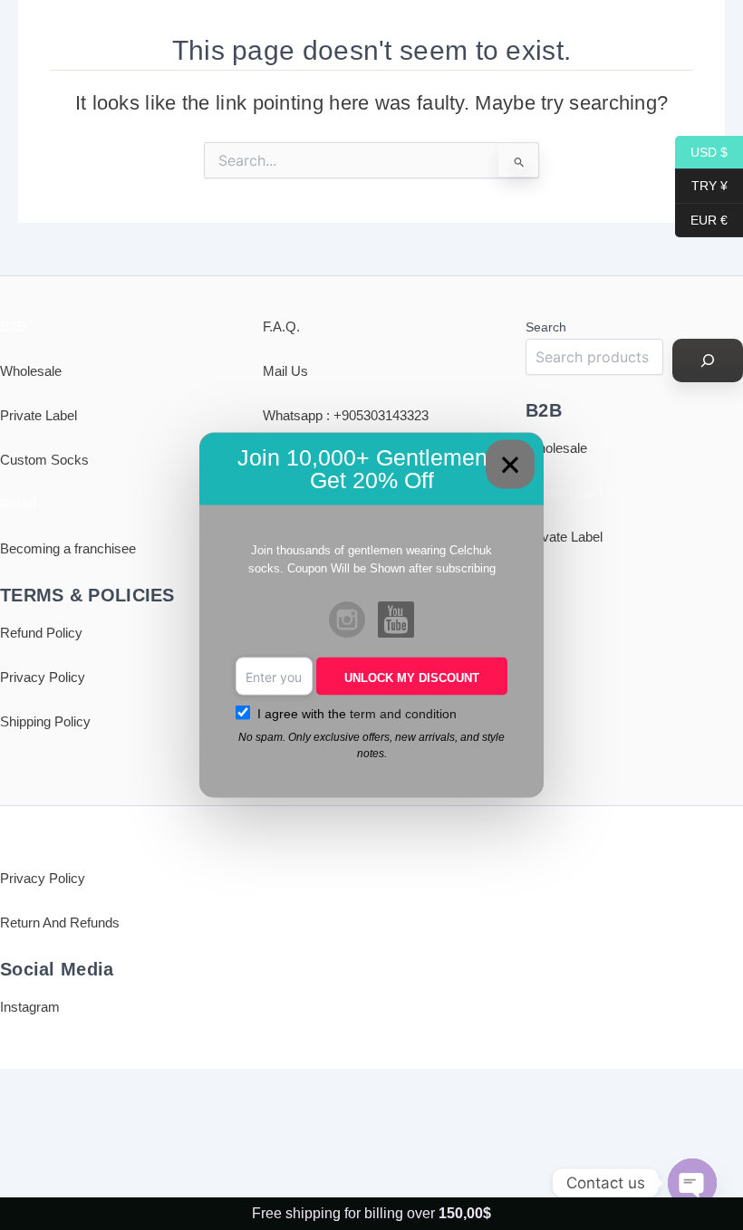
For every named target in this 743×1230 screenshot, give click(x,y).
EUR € (701, 219)
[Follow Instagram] (347, 621)
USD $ (701, 151)
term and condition (403, 713)
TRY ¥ (701, 186)
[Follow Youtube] (396, 621)
